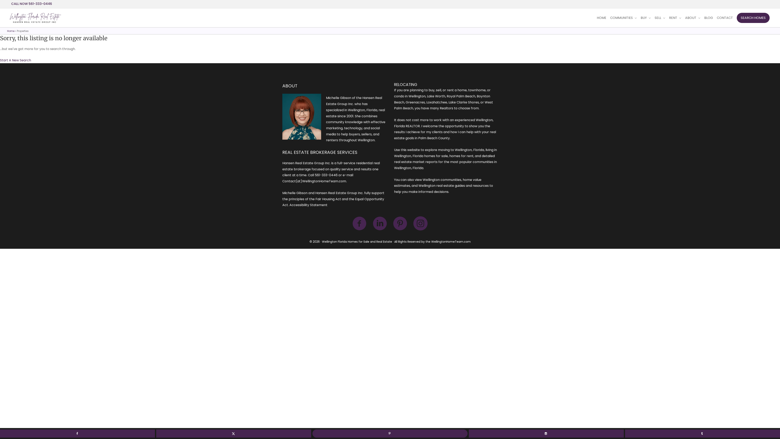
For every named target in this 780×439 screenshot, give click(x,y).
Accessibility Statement (308, 205)
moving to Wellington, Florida (461, 150)
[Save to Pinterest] (389, 433)
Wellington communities (442, 179)
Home (10, 31)
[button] (753, 18)
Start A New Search (15, 60)
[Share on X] (233, 433)
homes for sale (436, 156)
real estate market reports (416, 162)
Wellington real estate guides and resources (453, 185)
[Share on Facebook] (77, 433)
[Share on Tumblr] (702, 433)
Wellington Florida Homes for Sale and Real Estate (357, 242)
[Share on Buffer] (546, 433)
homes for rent (461, 156)
